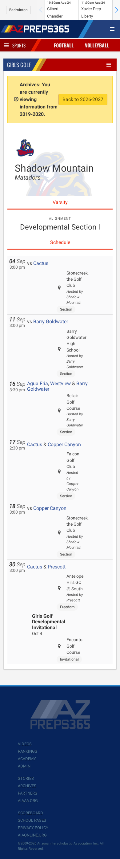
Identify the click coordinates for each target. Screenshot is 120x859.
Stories (26, 778)
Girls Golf (19, 65)
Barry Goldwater (50, 321)
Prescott (57, 567)
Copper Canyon (64, 444)
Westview (60, 383)
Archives (27, 786)
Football (64, 45)
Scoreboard (30, 813)
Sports (19, 45)
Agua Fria (37, 383)
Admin (24, 766)
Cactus (40, 263)
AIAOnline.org (32, 835)
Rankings (27, 751)
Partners (27, 793)
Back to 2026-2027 (82, 99)
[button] (116, 10)
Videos (25, 744)
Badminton (18, 10)
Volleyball (97, 45)
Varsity (60, 202)
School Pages (32, 820)
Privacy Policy (33, 827)
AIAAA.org (28, 800)
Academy (27, 758)
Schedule (60, 242)
